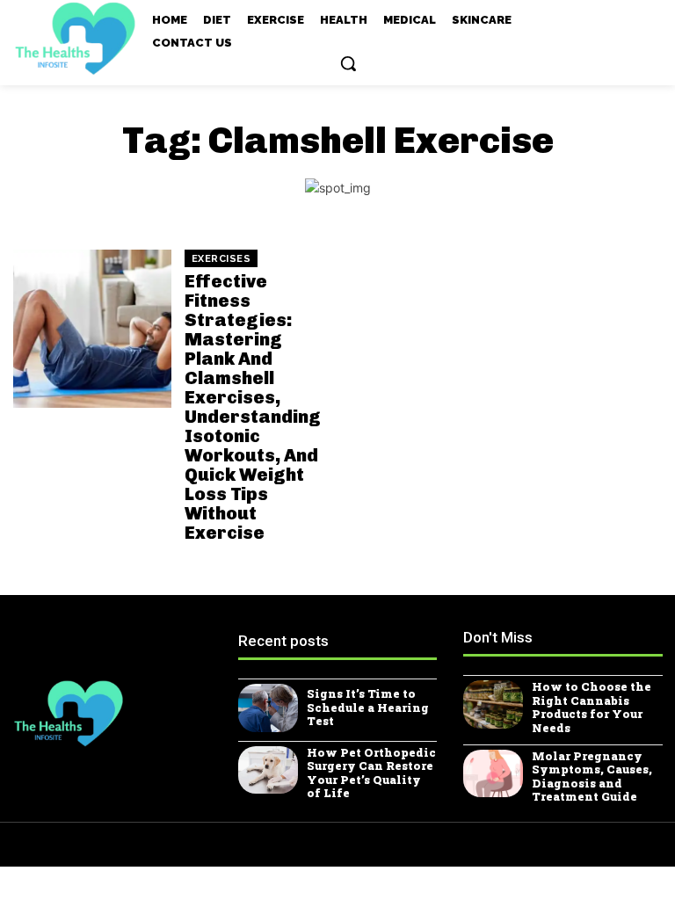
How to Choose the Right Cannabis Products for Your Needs (591, 707)
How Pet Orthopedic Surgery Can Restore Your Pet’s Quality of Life (371, 773)
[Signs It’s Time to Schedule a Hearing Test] (268, 707)
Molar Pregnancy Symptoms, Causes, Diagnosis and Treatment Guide (592, 776)
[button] (348, 63)
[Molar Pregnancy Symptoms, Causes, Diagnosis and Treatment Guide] (493, 773)
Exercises (221, 259)
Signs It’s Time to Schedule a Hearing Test (368, 707)
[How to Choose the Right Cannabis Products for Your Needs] (493, 704)
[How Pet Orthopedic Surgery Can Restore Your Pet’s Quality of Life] (268, 770)
